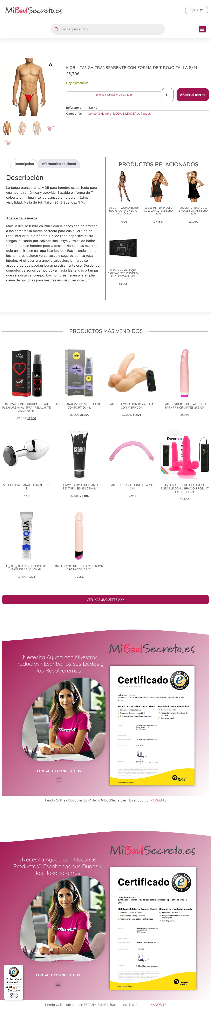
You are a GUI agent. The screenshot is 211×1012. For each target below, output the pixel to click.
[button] (202, 29)
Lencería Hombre (99, 113)
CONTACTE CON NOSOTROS (59, 771)
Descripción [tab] (24, 164)
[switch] (14, 995)
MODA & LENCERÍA (126, 113)
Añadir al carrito (193, 95)
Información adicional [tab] (58, 164)
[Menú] (20, 967)
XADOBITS (158, 800)
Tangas (146, 113)
